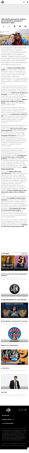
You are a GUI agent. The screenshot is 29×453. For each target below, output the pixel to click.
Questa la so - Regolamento (9, 345)
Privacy (17, 445)
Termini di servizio (5, 443)
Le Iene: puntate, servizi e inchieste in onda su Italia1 (2, 2)
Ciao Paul (4, 392)
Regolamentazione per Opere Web (8, 445)
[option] (14, 417)
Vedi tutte (24, 253)
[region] (14, 9)
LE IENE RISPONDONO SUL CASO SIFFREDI (13, 299)
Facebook (20, 410)
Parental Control (22, 443)
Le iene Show (5, 368)
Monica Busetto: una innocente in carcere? (14, 321)
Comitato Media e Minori (14, 443)
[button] (14, 2)
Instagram (25, 410)
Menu (27, 2)
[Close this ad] (28, 448)
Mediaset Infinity (7, 419)
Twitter (23, 410)
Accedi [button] (24, 2)
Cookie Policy (21, 445)
